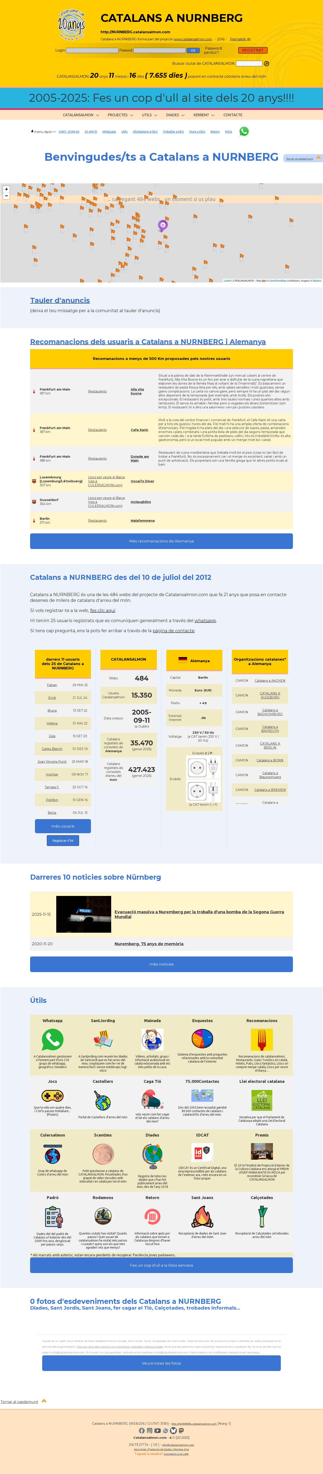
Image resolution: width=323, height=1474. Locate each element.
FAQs (228, 131)
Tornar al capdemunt (19, 1402)
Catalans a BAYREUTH (270, 729)
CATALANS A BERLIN (270, 746)
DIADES (172, 115)
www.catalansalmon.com (193, 39)
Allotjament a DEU (145, 131)
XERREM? (201, 115)
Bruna (52, 711)
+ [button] (6, 189)
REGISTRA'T (253, 50)
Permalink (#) (240, 39)
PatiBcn (52, 800)
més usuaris (62, 826)
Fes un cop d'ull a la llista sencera (161, 1265)
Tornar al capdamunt (299, 158)
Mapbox (317, 280)
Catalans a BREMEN (270, 790)
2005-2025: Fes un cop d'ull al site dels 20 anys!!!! (161, 98)
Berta (52, 813)
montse (52, 774)
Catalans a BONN (270, 760)
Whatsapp (109, 131)
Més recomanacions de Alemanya (161, 541)
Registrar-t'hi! (63, 840)
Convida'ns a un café (176, 1454)
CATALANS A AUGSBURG (270, 695)
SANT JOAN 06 (69, 131)
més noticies (161, 964)
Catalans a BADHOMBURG (270, 712)
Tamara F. (52, 787)
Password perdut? (213, 50)
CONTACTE (232, 115)
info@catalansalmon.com (178, 1444)
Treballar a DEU (173, 131)
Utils (125, 131)
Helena (52, 723)
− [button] (6, 196)
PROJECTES (117, 115)
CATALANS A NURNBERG (172, 18)
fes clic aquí (102, 610)
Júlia (52, 736)
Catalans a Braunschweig (270, 775)
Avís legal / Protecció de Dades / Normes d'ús (161, 1449)
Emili (52, 698)
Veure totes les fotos (161, 1363)
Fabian (52, 685)
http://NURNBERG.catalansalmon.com (194, 1423)
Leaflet (227, 280)
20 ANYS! (91, 131)
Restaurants (97, 391)
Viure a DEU (197, 131)
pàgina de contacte (173, 630)
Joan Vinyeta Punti (52, 762)
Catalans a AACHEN (270, 681)
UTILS (147, 115)
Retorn (215, 131)
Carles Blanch (52, 749)
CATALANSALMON (78, 115)
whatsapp (205, 620)
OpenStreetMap (277, 280)
